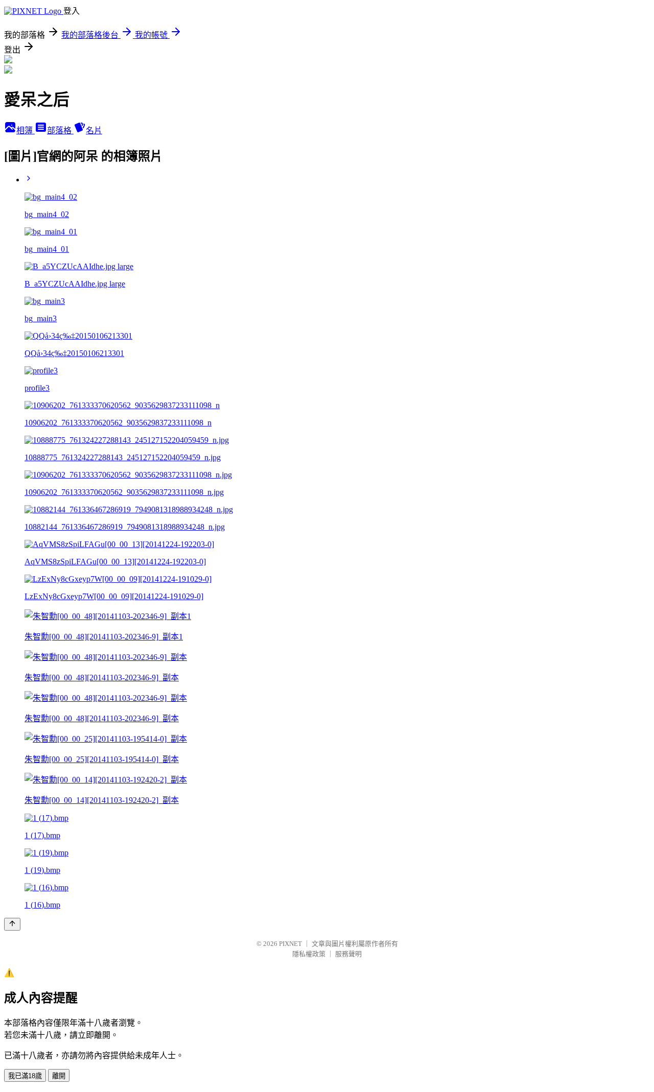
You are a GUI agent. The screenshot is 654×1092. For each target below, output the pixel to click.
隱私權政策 (308, 954)
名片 (94, 130)
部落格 (60, 130)
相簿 (25, 130)
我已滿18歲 (25, 1076)
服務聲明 (348, 954)
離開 (58, 1076)
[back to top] (12, 924)
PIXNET (290, 943)
